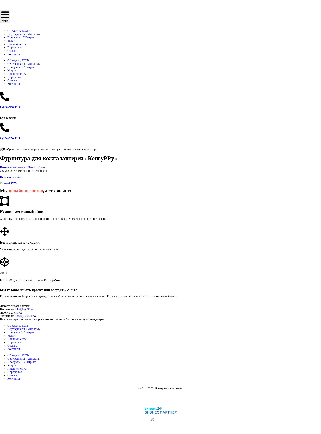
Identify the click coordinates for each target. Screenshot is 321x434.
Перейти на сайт (10, 177)
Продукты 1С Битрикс (21, 37)
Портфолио (14, 47)
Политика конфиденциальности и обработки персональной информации (160, 394)
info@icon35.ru (24, 309)
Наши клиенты (17, 44)
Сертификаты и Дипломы (23, 34)
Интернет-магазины (12, 167)
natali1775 (10, 183)
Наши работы (36, 167)
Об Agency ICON (18, 30)
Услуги (11, 40)
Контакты (13, 54)
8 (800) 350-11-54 (10, 107)
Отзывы (12, 50)
